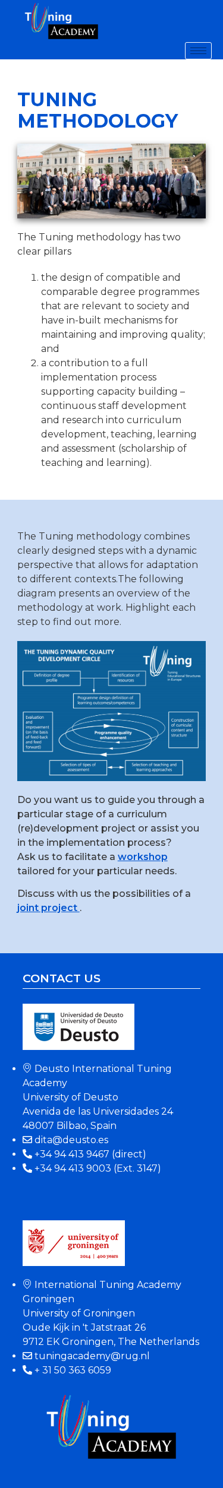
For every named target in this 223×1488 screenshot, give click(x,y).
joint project (48, 907)
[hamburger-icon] (198, 50)
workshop (143, 856)
